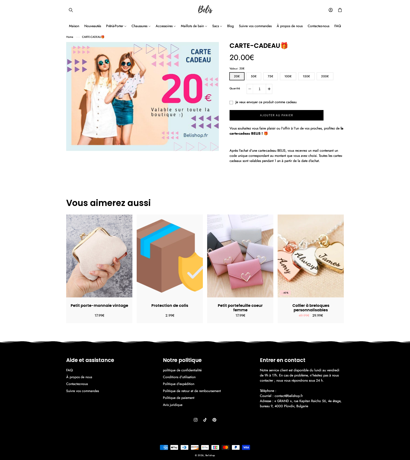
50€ (254, 76)
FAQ (69, 370)
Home (69, 37)
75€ (270, 76)
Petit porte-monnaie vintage (99, 305)
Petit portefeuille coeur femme (240, 307)
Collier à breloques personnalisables (310, 307)
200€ (325, 76)
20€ (237, 76)
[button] (71, 10)
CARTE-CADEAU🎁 (93, 37)
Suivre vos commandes (82, 390)
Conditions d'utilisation (179, 377)
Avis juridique (172, 404)
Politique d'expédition (178, 383)
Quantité (235, 88)
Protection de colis (169, 305)
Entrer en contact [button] (282, 360)
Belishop (210, 455)
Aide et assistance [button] (90, 360)
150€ (306, 76)
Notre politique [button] (182, 360)
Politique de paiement (178, 397)
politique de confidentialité (182, 370)
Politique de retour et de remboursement (192, 390)
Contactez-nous (77, 383)
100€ (288, 76)
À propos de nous (79, 377)
